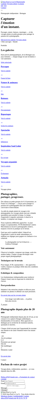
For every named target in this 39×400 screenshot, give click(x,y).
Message (4, 388)
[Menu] (2, 10)
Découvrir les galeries (8, 40)
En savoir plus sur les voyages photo (13, 295)
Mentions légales (6, 396)
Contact (3, 8)
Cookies (26, 396)
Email (3, 383)
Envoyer (4, 390)
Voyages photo (12, 4)
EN (5, 6)
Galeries (3, 4)
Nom (2, 381)
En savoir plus (6, 356)
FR (2, 6)
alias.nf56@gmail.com (9, 377)
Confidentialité (18, 396)
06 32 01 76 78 (22, 398)
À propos (21, 4)
